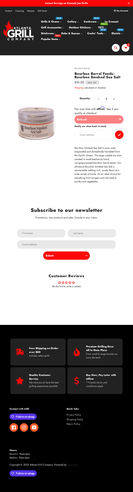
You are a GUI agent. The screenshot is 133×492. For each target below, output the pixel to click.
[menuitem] (52, 22)
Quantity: (85, 98)
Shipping (79, 87)
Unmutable (72, 464)
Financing (19, 10)
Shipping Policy (74, 419)
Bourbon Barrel (82, 68)
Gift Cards (42, 10)
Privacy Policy (73, 414)
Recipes (30, 10)
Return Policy (73, 424)
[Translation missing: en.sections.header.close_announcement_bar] (128, 3)
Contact (8, 10)
